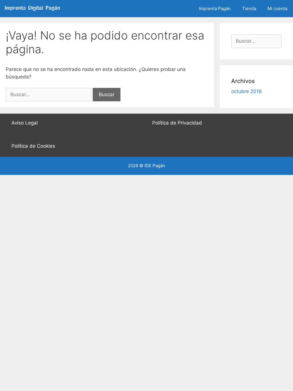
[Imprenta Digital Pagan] (35, 8)
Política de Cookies (33, 146)
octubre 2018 (246, 91)
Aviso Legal (24, 123)
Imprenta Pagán (215, 8)
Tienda (249, 8)
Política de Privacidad (177, 123)
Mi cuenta (277, 8)
